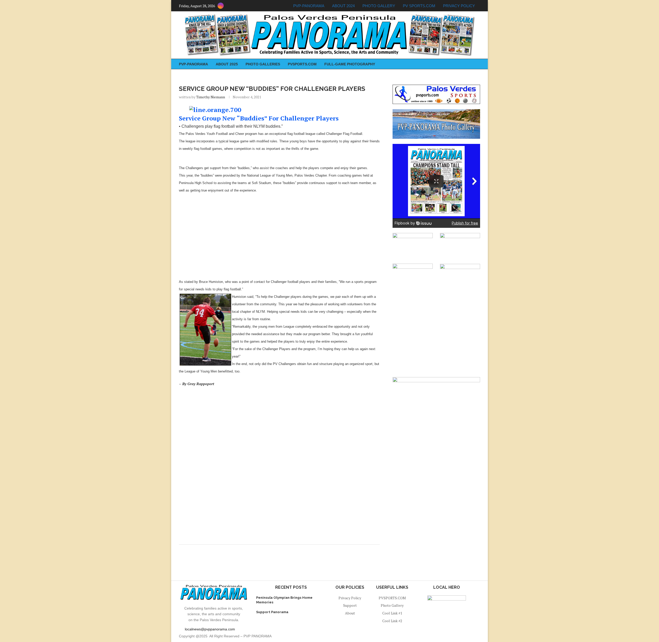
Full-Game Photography (349, 64)
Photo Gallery (378, 6)
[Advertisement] (279, 234)
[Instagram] (221, 6)
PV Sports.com (419, 6)
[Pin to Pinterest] (278, 551)
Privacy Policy (459, 6)
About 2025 (227, 64)
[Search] (477, 64)
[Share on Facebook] (273, 551)
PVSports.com (302, 64)
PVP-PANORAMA (308, 6)
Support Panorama (272, 612)
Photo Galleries (263, 64)
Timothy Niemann (210, 96)
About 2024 (343, 6)
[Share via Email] (283, 551)
